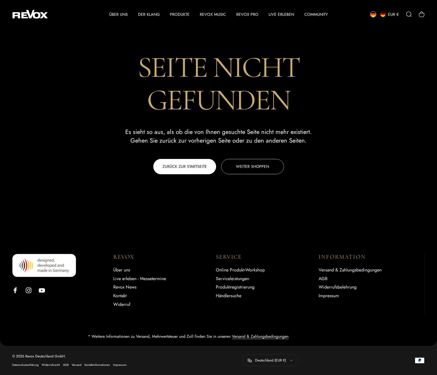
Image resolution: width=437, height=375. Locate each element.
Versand (76, 365)
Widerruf (121, 305)
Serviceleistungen (232, 279)
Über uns (121, 270)
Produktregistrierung (235, 287)
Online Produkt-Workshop (240, 270)
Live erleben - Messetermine (139, 279)
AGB (323, 279)
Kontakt (120, 296)
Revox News (124, 287)
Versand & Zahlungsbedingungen (350, 270)
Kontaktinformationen (97, 365)
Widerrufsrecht (51, 365)
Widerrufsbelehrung (338, 287)
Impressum (329, 296)
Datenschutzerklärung (25, 365)
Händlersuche (228, 296)
